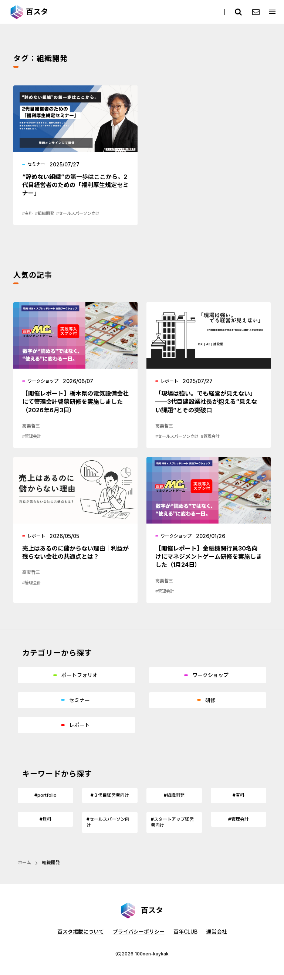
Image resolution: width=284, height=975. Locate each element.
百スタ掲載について (80, 931)
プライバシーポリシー (139, 931)
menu (272, 11)
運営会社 (216, 931)
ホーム (24, 862)
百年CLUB (185, 931)
